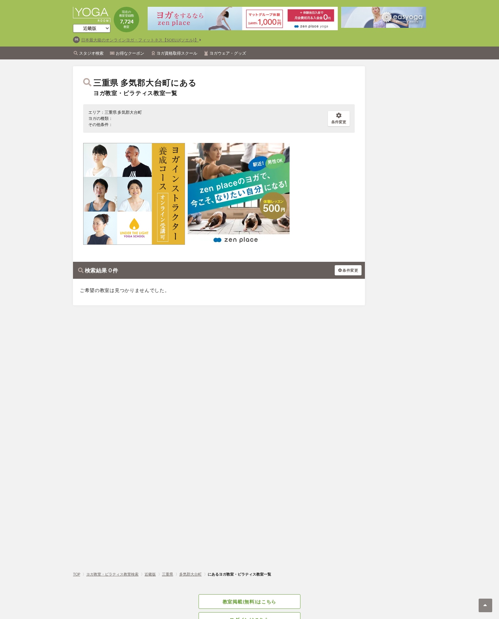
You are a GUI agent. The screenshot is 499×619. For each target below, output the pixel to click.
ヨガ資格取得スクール (176, 53)
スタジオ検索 (91, 53)
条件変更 (338, 122)
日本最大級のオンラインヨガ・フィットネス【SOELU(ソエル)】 (140, 39)
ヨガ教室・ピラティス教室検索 (112, 574)
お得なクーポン (130, 53)
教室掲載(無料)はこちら (249, 601)
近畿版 (150, 574)
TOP (76, 574)
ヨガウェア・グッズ (227, 53)
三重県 (167, 574)
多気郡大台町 (190, 574)
